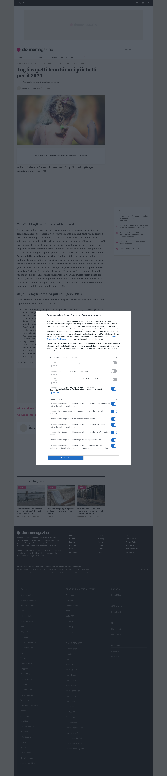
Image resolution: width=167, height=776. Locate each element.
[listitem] (83, 357)
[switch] (114, 362)
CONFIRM (65, 458)
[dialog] (83, 388)
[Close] (125, 315)
